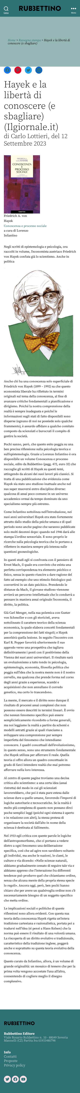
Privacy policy (14, 1065)
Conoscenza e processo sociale (25, 226)
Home (12, 40)
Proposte (10, 1061)
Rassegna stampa (30, 40)
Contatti (10, 1056)
